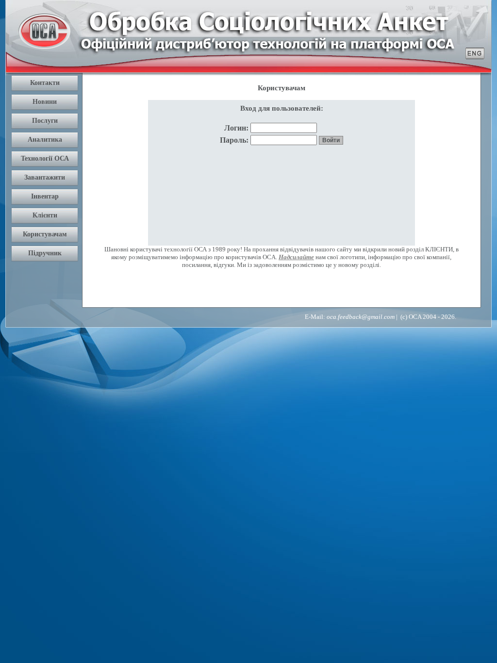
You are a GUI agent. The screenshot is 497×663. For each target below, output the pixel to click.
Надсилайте (296, 257)
